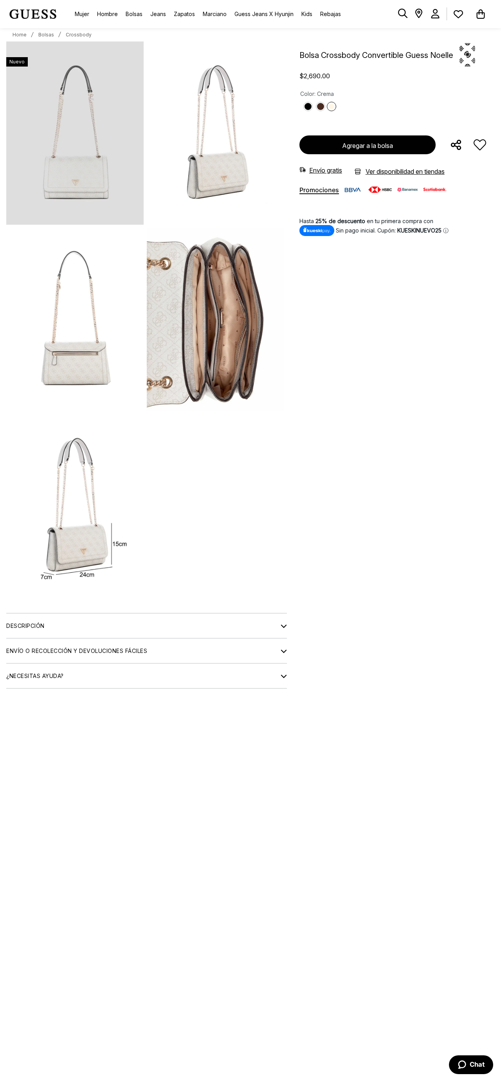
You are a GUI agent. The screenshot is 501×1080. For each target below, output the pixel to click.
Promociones (319, 190)
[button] (402, 14)
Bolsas (46, 35)
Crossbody (79, 35)
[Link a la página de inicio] (20, 34)
